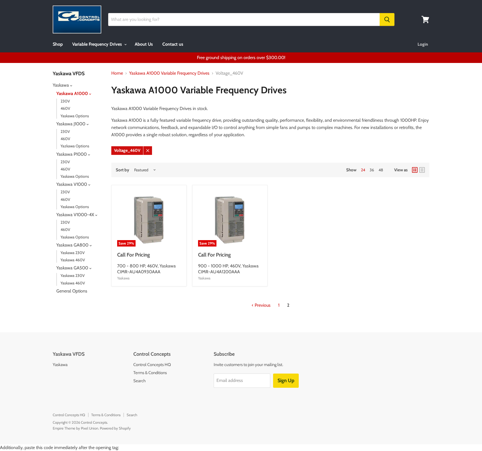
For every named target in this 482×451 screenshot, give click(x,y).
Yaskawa (61, 85)
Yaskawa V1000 (72, 184)
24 (363, 169)
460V (65, 108)
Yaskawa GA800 (73, 245)
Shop (58, 44)
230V (65, 101)
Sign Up (286, 380)
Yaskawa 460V (73, 259)
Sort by (122, 170)
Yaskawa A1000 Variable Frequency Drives (169, 73)
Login (423, 44)
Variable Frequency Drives (97, 44)
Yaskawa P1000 (72, 154)
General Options (71, 291)
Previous (262, 305)
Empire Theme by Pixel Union (75, 428)
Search (139, 380)
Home (117, 73)
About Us (144, 44)
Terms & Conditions (150, 372)
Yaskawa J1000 (71, 123)
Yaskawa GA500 (72, 267)
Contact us (172, 44)
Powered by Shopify (115, 428)
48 (381, 169)
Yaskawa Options (75, 115)
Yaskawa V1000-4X (75, 214)
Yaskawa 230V (73, 252)
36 (372, 169)
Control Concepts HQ (152, 364)
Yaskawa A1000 (72, 93)
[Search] (387, 19)
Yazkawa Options (75, 145)
